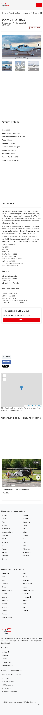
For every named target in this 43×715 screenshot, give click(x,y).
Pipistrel (25, 542)
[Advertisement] (21, 93)
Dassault (5, 542)
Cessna (4, 515)
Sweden (25, 614)
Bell (3, 545)
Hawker (4, 559)
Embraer (5, 556)
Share (7, 357)
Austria (25, 610)
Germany (26, 594)
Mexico (4, 614)
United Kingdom (28, 590)
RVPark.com (6, 678)
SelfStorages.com (8, 685)
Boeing (25, 518)
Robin (25, 545)
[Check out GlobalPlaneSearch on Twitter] (38, 705)
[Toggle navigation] (39, 5)
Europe (25, 587)
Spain (24, 607)
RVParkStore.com (8, 681)
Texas (4, 580)
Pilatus (25, 525)
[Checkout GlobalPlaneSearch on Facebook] (34, 705)
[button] (21, 47)
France (25, 600)
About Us (5, 655)
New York (5, 600)
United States (6, 573)
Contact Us (5, 652)
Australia (26, 580)
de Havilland (27, 552)
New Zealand (27, 583)
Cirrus (4, 518)
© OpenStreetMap (36, 406)
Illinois (4, 587)
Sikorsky (26, 556)
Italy (24, 604)
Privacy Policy (6, 662)
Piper (3, 522)
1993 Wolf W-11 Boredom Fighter (16, 490)
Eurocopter (27, 522)
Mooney (4, 549)
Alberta (4, 610)
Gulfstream (5, 539)
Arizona (4, 597)
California (5, 583)
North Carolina (7, 590)
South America (7, 617)
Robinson (5, 535)
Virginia (4, 594)
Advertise (5, 659)
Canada (4, 604)
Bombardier (6, 529)
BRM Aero (26, 549)
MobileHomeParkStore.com (12, 675)
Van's (24, 529)
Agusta (25, 535)
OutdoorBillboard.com (9, 692)
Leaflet (27, 406)
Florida (4, 577)
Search (21, 320)
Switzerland (27, 597)
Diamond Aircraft (8, 532)
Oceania (25, 577)
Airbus (25, 532)
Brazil (24, 573)
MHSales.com (6, 688)
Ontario (4, 607)
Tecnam (4, 552)
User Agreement (7, 665)
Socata (25, 515)
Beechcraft (6, 525)
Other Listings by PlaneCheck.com (20, 417)
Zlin (24, 539)
